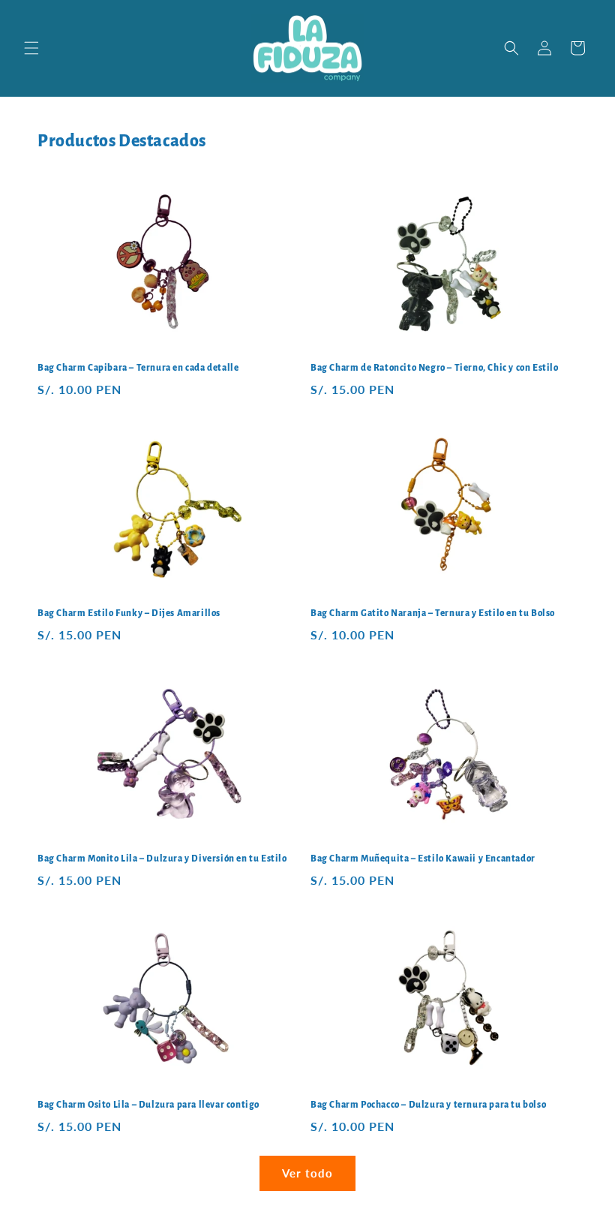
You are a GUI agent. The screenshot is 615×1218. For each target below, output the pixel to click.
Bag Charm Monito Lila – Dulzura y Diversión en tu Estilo (162, 859)
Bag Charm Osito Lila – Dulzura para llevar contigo (149, 1105)
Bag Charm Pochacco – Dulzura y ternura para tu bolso (428, 1105)
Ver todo (307, 1173)
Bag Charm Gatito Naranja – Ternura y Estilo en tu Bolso (432, 613)
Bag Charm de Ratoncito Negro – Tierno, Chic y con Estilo (434, 368)
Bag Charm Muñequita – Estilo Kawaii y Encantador (423, 859)
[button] (31, 48)
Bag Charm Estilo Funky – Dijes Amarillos (129, 613)
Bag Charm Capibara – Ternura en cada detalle (138, 368)
